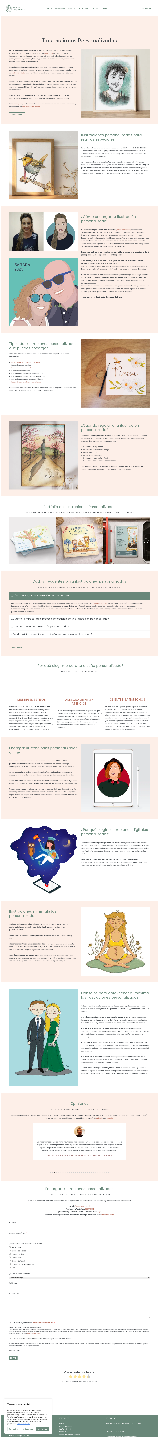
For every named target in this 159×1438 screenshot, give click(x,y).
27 (104, 1172)
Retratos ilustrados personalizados (25, 362)
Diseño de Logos (65, 1426)
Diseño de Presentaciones (23, 1264)
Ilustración (16, 1247)
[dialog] (28, 1416)
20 (89, 1172)
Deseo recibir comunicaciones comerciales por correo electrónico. (42, 1338)
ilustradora (48, 53)
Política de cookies (23, 1424)
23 (95, 1172)
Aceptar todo (42, 1429)
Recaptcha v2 (15, 1350)
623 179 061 (89, 1209)
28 (106, 1172)
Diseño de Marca (19, 1251)
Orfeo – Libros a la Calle (126, 534)
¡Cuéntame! (15, 1293)
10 (69, 1172)
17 (83, 1172)
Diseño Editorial (18, 1261)
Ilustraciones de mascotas (22, 368)
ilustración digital (18, 73)
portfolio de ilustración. (31, 106)
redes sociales (107, 1214)
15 (79, 1172)
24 (97, 1172)
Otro (13, 1268)
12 (73, 1172)
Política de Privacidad (34, 1333)
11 (71, 1172)
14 (77, 1172)
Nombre (13, 1223)
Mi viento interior (32, 534)
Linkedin (99, 1118)
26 (102, 1172)
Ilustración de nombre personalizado (26, 382)
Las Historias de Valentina (79, 534)
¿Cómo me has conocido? (20, 1273)
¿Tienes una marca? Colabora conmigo (121, 1437)
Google (110, 1118)
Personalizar (13, 1429)
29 (108, 1172)
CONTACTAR (17, 115)
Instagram (18, 104)
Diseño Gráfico (18, 1254)
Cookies (138, 1423)
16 (81, 1172)
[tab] (79, 596)
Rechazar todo (28, 1429)
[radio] (71, 1376)
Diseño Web (17, 1257)
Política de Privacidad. (43, 1322)
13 (75, 1172)
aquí (99, 1212)
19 (87, 1172)
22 (93, 1172)
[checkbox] (10, 1247)
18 (85, 1172)
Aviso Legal (110, 1423)
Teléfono (13, 1283)
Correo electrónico (18, 1233)
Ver (32, 547)
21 (91, 1172)
